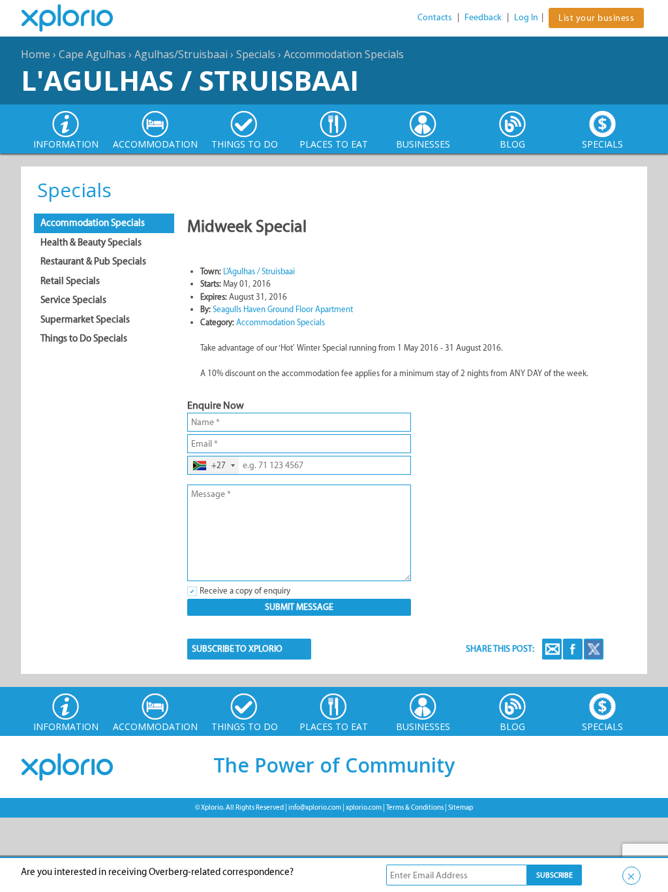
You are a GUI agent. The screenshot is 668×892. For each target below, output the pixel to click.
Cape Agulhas (92, 54)
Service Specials (73, 300)
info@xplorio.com (314, 807)
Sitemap (460, 807)
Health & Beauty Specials (91, 242)
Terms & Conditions (415, 807)
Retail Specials (70, 281)
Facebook (573, 649)
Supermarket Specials (85, 319)
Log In (526, 17)
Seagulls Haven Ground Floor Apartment (283, 309)
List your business (596, 18)
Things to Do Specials (83, 338)
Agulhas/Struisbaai (181, 54)
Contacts (435, 17)
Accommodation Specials (344, 54)
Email (552, 649)
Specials (255, 54)
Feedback (483, 17)
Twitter (593, 649)
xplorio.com (364, 807)
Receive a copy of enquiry (245, 591)
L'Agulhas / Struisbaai (190, 80)
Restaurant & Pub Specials (93, 261)
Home (35, 54)
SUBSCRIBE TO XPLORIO (237, 648)
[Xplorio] (77, 18)
